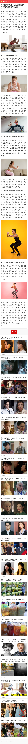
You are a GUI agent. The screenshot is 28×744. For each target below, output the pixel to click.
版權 (14, 741)
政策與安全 (7, 741)
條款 (10, 741)
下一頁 (14, 331)
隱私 (12, 741)
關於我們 (2, 741)
